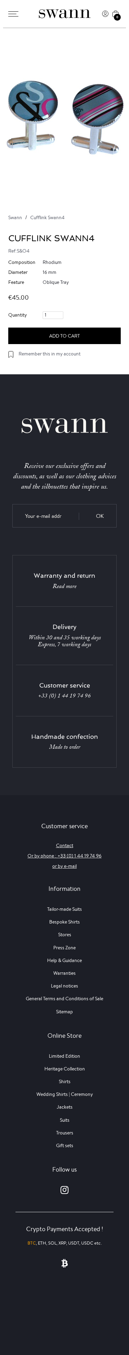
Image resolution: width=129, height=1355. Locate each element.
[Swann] (65, 13)
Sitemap (64, 1012)
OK (100, 516)
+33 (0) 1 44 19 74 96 (64, 695)
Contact (64, 845)
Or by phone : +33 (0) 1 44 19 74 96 (64, 856)
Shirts (65, 1081)
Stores (64, 934)
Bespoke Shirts (64, 922)
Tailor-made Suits (64, 909)
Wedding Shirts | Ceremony (64, 1094)
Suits (64, 1120)
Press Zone (64, 948)
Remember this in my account (49, 354)
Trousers (64, 1133)
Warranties (64, 973)
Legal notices (64, 986)
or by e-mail (64, 866)
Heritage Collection (64, 1069)
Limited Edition (64, 1056)
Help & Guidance (64, 960)
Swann (15, 217)
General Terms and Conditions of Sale (64, 998)
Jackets (65, 1107)
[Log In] (105, 13)
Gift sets (64, 1145)
